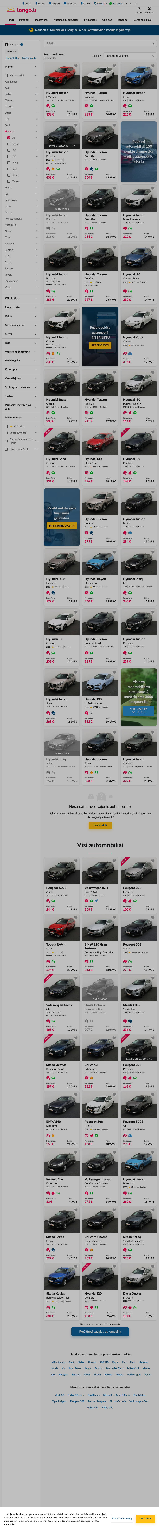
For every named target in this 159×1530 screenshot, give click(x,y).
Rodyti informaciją (122, 1518)
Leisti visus (145, 1518)
